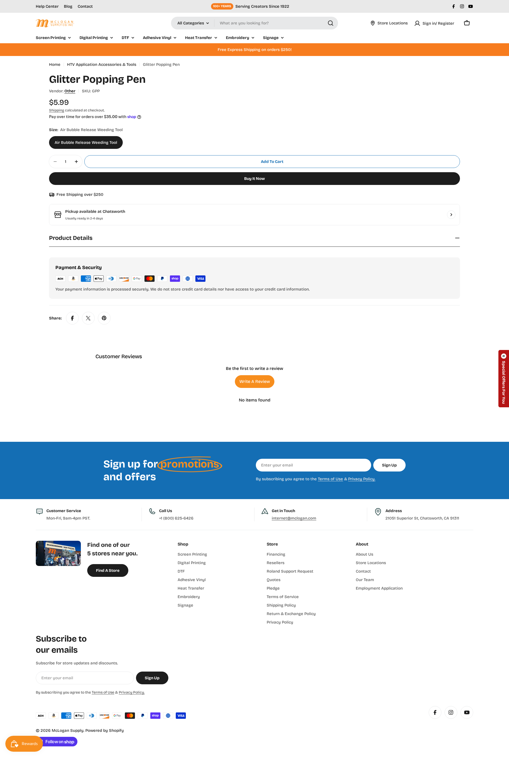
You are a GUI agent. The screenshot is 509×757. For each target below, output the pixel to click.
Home (54, 64)
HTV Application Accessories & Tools (101, 64)
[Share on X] (88, 318)
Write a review (254, 381)
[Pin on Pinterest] (104, 318)
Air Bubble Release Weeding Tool (86, 142)
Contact (85, 6)
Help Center (47, 6)
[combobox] (254, 23)
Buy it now (254, 178)
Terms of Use (330, 479)
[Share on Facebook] (72, 318)
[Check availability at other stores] (451, 214)
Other (69, 91)
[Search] (330, 23)
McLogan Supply (68, 730)
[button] (503, 378)
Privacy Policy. (361, 479)
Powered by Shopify (104, 730)
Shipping (56, 110)
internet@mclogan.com (294, 518)
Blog (68, 6)
